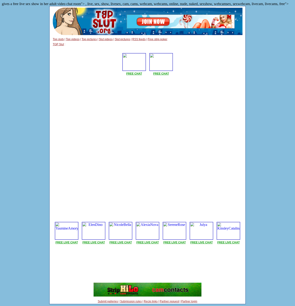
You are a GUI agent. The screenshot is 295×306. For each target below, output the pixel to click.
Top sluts (58, 39)
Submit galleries (108, 301)
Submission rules (131, 301)
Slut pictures (122, 39)
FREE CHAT (134, 73)
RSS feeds (139, 39)
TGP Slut (58, 44)
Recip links (151, 301)
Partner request (169, 301)
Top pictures (89, 39)
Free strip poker (157, 39)
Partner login (189, 301)
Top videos (73, 39)
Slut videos (106, 39)
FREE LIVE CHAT (67, 242)
